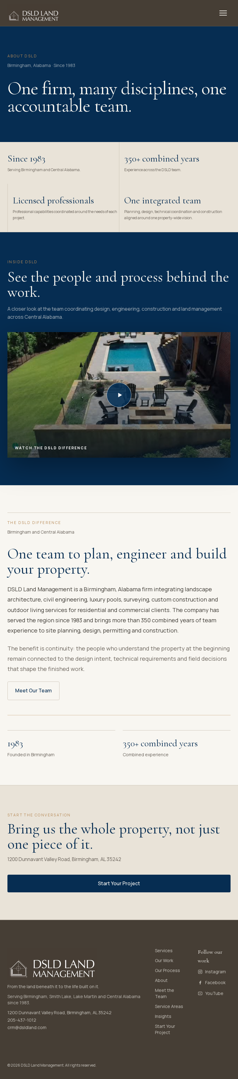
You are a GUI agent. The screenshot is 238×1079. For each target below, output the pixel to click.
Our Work (164, 960)
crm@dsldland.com (26, 1027)
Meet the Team (164, 993)
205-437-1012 (21, 1020)
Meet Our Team (33, 690)
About (161, 980)
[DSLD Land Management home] (33, 13)
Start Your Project (119, 883)
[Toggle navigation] (223, 13)
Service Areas (169, 1006)
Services (164, 950)
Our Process (167, 970)
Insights (163, 1016)
